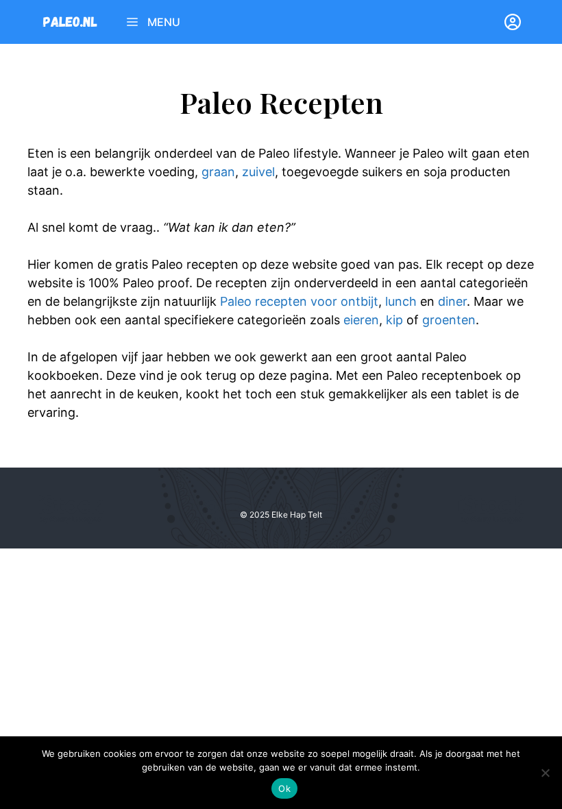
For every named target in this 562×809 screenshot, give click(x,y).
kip (394, 320)
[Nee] (545, 773)
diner (452, 301)
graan (218, 172)
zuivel (258, 172)
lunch (401, 301)
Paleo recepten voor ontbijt (299, 301)
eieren (361, 320)
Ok (284, 788)
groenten (449, 320)
